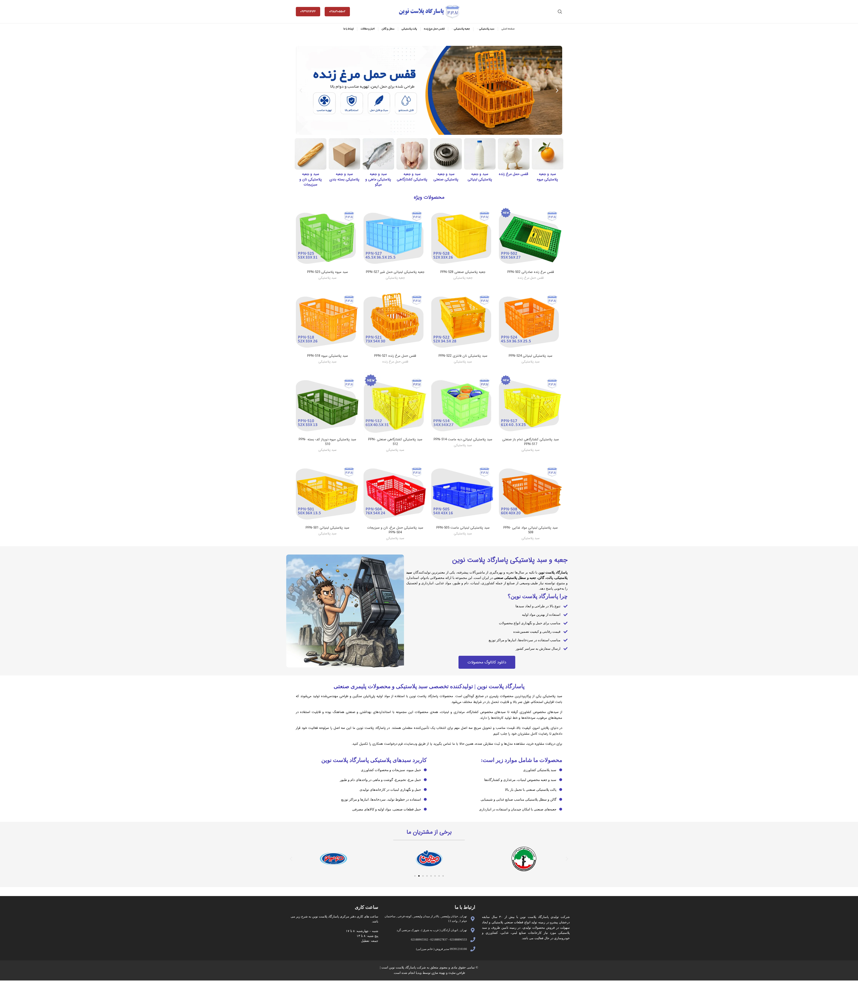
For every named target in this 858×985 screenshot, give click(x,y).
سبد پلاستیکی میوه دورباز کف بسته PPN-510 (327, 442)
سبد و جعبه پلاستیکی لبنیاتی (480, 176)
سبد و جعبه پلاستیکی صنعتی (445, 176)
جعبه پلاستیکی (463, 277)
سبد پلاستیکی (327, 277)
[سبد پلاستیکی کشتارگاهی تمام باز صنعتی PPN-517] (530, 403)
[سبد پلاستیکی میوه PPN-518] (327, 320)
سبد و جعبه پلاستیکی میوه (547, 176)
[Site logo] (429, 11)
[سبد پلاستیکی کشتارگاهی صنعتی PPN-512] (395, 403)
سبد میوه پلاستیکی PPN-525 (327, 272)
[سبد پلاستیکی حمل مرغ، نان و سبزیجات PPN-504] (395, 491)
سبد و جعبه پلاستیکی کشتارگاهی (412, 176)
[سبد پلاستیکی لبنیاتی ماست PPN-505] (462, 491)
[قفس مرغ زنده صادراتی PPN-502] (530, 236)
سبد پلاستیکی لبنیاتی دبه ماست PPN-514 (463, 439)
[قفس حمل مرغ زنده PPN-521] (395, 320)
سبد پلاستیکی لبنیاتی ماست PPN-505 (463, 527)
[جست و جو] (559, 11)
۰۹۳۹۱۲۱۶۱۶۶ (308, 11)
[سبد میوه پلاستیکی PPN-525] (327, 236)
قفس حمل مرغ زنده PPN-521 (395, 356)
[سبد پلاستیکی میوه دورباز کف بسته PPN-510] (327, 403)
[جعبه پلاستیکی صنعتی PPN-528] (462, 236)
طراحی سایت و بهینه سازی (448, 972)
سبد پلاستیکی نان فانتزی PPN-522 (463, 356)
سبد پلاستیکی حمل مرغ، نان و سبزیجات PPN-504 (395, 530)
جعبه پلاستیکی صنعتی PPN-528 (462, 272)
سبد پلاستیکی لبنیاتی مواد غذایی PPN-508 (530, 530)
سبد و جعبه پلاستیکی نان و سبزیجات (310, 179)
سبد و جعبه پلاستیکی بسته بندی (344, 176)
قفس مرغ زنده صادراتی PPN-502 (530, 272)
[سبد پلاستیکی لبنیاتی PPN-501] (327, 491)
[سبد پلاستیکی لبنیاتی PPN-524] (530, 320)
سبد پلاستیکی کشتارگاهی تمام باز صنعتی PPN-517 (530, 442)
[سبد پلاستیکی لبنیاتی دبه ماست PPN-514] (462, 403)
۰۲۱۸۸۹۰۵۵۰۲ (337, 11)
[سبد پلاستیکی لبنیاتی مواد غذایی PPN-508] (530, 491)
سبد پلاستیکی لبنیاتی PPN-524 (530, 356)
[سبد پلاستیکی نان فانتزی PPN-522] (462, 320)
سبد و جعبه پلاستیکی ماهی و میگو (378, 179)
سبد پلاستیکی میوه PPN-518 (327, 356)
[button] (301, 90)
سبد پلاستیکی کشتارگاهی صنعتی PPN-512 (395, 442)
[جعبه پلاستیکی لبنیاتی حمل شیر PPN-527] (395, 236)
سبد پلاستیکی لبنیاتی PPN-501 (327, 527)
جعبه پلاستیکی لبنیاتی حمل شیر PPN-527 (395, 272)
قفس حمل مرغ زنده (513, 174)
